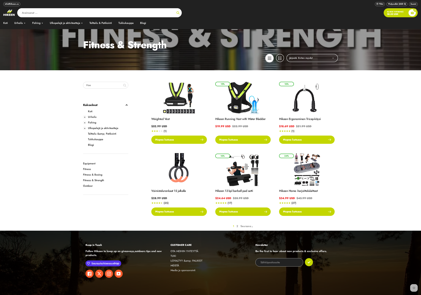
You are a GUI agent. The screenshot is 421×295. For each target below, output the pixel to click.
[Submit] (309, 262)
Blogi (91, 145)
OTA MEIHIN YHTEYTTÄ (184, 251)
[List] (280, 58)
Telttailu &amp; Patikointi (102, 134)
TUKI (173, 256)
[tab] (105, 111)
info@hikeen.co (12, 3)
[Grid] (269, 58)
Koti (90, 111)
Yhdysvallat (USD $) (397, 3)
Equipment (89, 163)
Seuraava (245, 226)
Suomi (413, 3)
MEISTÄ (175, 265)
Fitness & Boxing (92, 175)
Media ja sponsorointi (183, 270)
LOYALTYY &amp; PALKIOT (186, 261)
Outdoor (88, 186)
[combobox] (105, 85)
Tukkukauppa (95, 139)
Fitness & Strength (93, 180)
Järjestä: (293, 58)
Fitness (87, 169)
